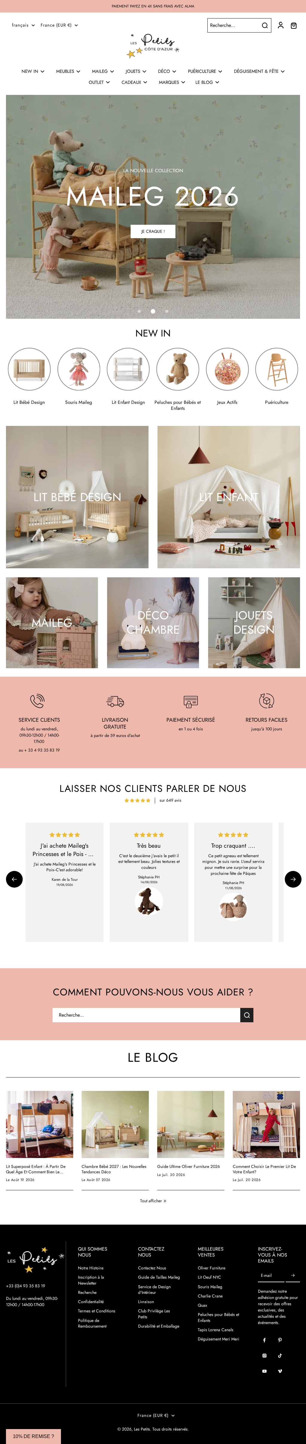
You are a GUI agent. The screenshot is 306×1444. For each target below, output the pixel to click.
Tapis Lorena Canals (215, 1330)
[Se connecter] (280, 25)
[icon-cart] (293, 25)
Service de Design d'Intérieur (154, 1289)
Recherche (87, 1292)
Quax (202, 1305)
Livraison (146, 1302)
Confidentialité (91, 1302)
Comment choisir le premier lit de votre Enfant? (264, 1169)
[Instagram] (264, 1355)
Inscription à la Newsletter (91, 1280)
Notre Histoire (90, 1268)
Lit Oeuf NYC (209, 1277)
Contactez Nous (152, 1268)
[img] (137, 800)
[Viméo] (280, 1371)
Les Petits (142, 1429)
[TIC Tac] (280, 1355)
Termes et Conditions (96, 1311)
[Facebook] (264, 1340)
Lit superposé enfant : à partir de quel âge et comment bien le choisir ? (35, 1169)
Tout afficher (151, 1201)
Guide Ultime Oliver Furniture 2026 (188, 1166)
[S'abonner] (293, 1275)
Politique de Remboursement (92, 1323)
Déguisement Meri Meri (218, 1339)
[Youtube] (264, 1371)
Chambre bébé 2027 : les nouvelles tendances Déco (114, 1169)
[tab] (139, 311)
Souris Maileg (210, 1287)
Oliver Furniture (211, 1268)
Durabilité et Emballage (158, 1326)
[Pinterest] (280, 1340)
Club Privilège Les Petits (154, 1314)
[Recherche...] (265, 25)
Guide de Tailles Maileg (159, 1277)
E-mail (266, 1275)
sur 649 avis (170, 800)
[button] (14, 879)
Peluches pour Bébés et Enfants (218, 1317)
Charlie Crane (210, 1296)
